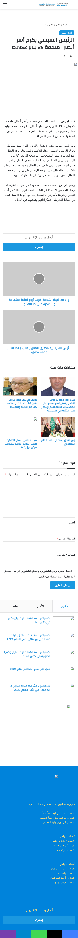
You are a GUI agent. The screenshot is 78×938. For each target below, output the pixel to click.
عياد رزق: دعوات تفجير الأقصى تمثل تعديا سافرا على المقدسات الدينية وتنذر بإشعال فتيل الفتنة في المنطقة (58, 405)
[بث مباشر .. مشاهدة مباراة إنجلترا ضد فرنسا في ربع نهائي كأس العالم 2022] (63, 640)
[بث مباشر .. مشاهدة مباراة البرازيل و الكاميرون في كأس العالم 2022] (63, 691)
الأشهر (65, 606)
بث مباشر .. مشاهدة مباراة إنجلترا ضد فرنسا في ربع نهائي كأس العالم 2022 (28, 637)
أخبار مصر (48, 24)
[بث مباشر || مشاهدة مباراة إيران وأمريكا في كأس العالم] (63, 623)
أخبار (58, 24)
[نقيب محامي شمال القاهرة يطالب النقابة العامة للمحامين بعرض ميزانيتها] (20, 426)
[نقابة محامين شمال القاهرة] (53, 4)
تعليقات (13, 606)
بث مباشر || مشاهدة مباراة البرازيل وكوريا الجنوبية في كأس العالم (27, 654)
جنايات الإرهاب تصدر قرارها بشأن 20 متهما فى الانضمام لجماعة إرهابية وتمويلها (21, 403)
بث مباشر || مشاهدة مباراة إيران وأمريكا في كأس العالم (28, 620)
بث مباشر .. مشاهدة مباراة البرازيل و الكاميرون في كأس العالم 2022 (30, 688)
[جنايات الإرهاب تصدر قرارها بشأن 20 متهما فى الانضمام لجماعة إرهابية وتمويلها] (20, 386)
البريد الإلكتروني (66, 538)
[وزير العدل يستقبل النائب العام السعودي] (58, 427)
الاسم (71, 522)
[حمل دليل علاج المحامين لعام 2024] (63, 674)
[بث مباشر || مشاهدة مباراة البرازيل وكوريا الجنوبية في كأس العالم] (63, 657)
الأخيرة (40, 606)
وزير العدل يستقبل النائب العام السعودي (58, 442)
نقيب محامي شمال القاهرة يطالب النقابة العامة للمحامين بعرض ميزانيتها (20, 444)
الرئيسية (67, 24)
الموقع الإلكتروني (66, 554)
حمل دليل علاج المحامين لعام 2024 (30, 669)
